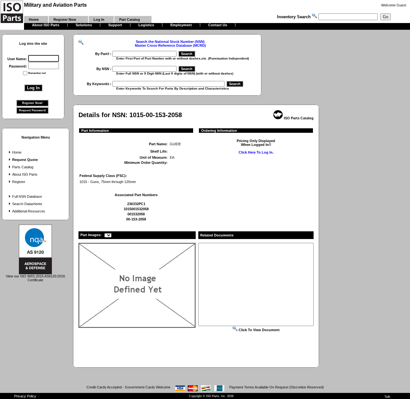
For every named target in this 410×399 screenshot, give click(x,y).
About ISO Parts (24, 174)
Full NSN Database (27, 196)
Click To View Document (259, 330)
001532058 (136, 214)
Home (16, 152)
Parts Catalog (22, 167)
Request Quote (25, 160)
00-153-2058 (136, 219)
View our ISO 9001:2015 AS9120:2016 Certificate (35, 278)
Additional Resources (28, 211)
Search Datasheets (27, 204)
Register (18, 182)
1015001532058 (136, 209)
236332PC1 (136, 204)
